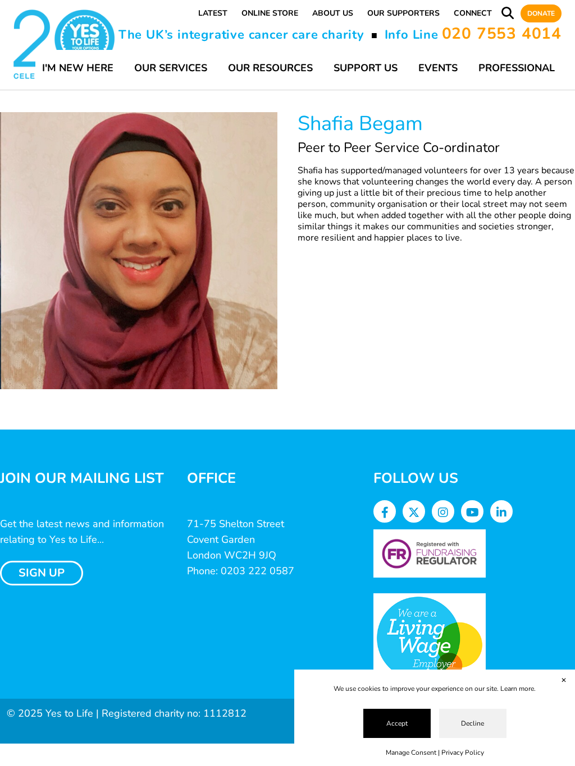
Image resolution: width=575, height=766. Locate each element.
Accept (397, 723)
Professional (516, 68)
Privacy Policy (462, 752)
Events (438, 68)
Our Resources (270, 68)
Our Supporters (403, 13)
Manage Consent (411, 752)
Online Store (269, 13)
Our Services (170, 68)
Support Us (366, 68)
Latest (212, 13)
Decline (472, 723)
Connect (473, 13)
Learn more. (518, 688)
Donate (541, 13)
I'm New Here (77, 68)
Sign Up (42, 572)
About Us (332, 13)
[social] (385, 512)
